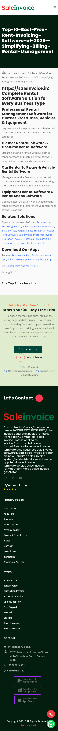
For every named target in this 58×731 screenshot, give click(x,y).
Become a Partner (14, 562)
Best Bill (32, 230)
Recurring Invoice (11, 226)
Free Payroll (37, 243)
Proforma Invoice (42, 234)
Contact (8, 546)
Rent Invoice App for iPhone (22, 266)
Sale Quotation (12, 601)
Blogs (7, 540)
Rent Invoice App (21, 255)
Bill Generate (9, 230)
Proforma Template (34, 239)
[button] (55, 7)
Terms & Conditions (15, 535)
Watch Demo (34, 357)
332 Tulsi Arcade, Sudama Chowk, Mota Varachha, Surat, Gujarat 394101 (29, 656)
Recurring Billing (31, 226)
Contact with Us (28, 349)
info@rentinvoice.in (19, 646)
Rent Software (10, 234)
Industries (9, 556)
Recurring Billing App (40, 259)
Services (8, 519)
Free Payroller (22, 243)
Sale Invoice (25, 234)
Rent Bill (22, 230)
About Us (9, 513)
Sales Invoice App (17, 259)
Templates (10, 551)
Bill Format (48, 226)
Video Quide (11, 524)
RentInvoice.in (29, 725)
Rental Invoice (12, 623)
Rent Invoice (43, 222)
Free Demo (10, 508)
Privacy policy (11, 530)
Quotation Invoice (12, 239)
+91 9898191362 (15, 665)
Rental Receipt (46, 230)
